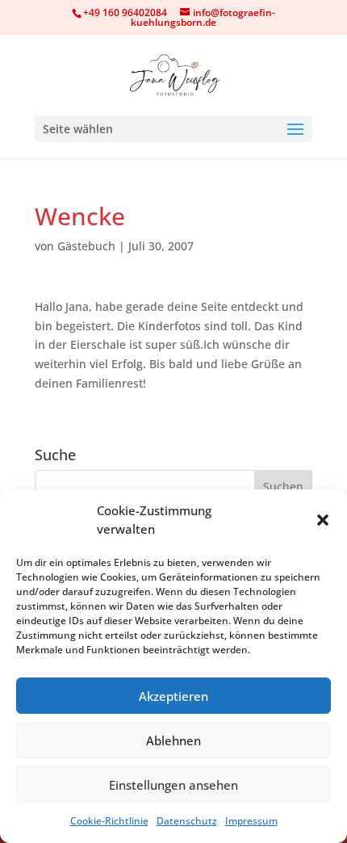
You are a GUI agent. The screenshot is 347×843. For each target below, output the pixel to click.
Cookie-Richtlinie (109, 821)
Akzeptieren (173, 696)
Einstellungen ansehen (173, 785)
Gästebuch (86, 246)
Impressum (251, 821)
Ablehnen (173, 740)
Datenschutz (187, 821)
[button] (323, 520)
